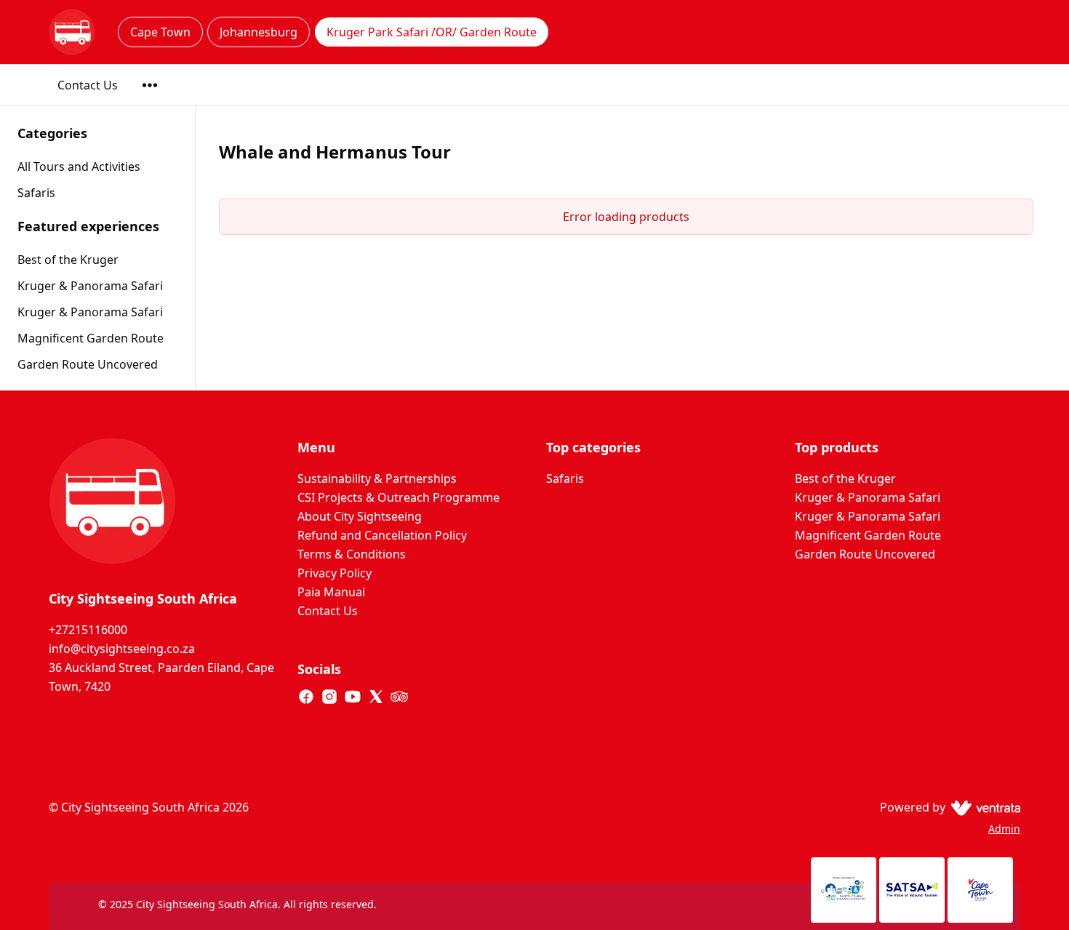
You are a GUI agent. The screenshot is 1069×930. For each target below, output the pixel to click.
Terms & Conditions (351, 554)
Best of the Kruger (68, 260)
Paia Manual (331, 592)
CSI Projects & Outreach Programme (398, 497)
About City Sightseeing (359, 516)
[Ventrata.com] (982, 807)
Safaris (565, 478)
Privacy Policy (334, 573)
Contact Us (87, 85)
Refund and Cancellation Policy (382, 535)
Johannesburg (258, 32)
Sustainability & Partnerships (377, 478)
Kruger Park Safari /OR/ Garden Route (432, 32)
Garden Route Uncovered (87, 364)
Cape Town (160, 32)
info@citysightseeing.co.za (122, 649)
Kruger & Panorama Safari (90, 286)
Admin (1004, 828)
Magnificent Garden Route (90, 338)
